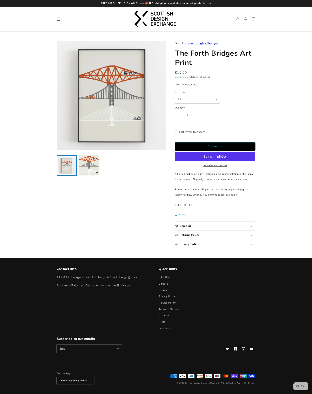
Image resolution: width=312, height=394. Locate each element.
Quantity (180, 107)
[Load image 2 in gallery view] (89, 165)
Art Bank (164, 315)
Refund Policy (167, 302)
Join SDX (164, 277)
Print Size (180, 92)
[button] (58, 19)
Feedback (164, 328)
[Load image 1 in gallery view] (67, 165)
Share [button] (182, 214)
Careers (163, 283)
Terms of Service (169, 309)
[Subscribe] (118, 349)
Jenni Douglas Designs (202, 43)
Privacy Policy (167, 296)
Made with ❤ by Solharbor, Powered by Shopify (232, 383)
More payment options (215, 165)
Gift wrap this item (192, 132)
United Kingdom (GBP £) (73, 380)
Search (163, 290)
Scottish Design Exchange (197, 383)
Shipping (180, 76)
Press (162, 322)
